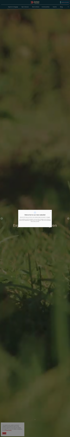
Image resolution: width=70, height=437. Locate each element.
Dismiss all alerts (65, 2)
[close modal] (50, 211)
